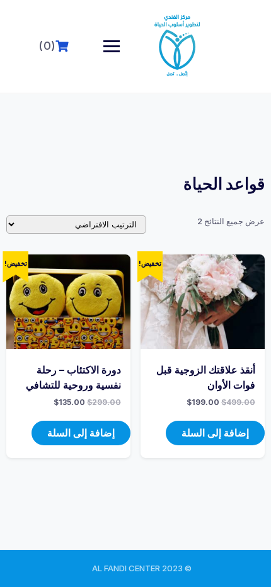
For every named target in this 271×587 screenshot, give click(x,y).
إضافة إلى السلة (215, 432)
